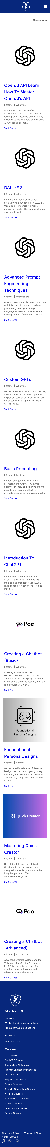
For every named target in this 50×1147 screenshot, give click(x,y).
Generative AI (40, 20)
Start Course (10, 128)
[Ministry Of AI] (15, 1000)
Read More (25, 55)
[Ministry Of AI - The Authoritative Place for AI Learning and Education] (26, 7)
